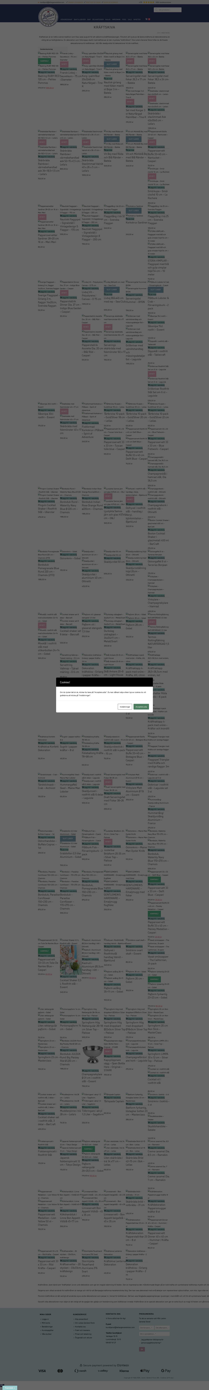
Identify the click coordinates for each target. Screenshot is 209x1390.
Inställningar (125, 706)
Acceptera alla (141, 706)
